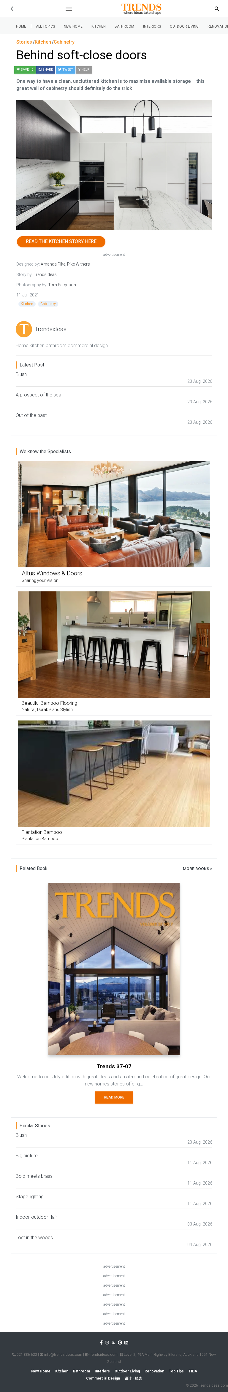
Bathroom (124, 26)
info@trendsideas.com (62, 1355)
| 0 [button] (27, 70)
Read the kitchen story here (61, 241)
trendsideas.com (103, 1355)
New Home (73, 26)
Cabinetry (48, 304)
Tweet (67, 70)
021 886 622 (26, 1355)
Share (47, 70)
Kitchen (98, 26)
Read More (114, 1097)
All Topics (45, 26)
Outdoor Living (184, 26)
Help (85, 70)
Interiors (152, 26)
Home (21, 26)
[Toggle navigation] (69, 8)
